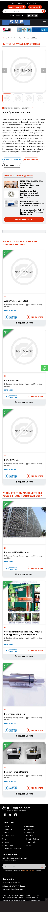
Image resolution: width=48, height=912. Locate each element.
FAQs (6, 839)
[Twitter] (32, 15)
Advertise (34, 7)
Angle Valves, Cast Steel (16, 301)
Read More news (23, 219)
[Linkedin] (36, 15)
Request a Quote (13, 165)
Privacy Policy (31, 842)
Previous (4, 70)
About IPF (8, 829)
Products (29, 829)
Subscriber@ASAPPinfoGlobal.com (15, 886)
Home (4, 38)
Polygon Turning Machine (16, 772)
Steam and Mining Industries (17, 108)
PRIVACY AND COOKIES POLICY (29, 870)
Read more (9, 310)
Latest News (9, 836)
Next (43, 70)
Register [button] (19, 16)
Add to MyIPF (32, 160)
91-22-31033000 (17, 3)
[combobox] (7, 11)
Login (12, 16)
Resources (30, 826)
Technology (8, 845)
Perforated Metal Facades (16, 552)
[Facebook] (29, 15)
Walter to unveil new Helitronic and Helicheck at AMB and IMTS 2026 (32, 203)
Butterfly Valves (12, 380)
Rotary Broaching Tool (14, 714)
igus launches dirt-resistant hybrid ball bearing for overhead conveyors (29, 194)
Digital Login (30, 3)
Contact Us (30, 833)
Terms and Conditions (12, 848)
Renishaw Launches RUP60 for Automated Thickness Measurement (32, 212)
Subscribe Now (15, 7)
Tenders (7, 842)
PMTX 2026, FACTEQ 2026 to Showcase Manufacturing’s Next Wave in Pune (32, 184)
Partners (29, 845)
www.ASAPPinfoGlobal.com (12, 889)
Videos (6, 833)
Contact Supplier (13, 160)
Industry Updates (32, 839)
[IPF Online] (16, 22)
